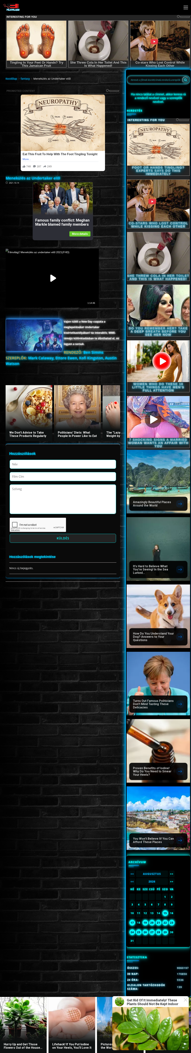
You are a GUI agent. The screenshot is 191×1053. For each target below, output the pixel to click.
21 (158, 922)
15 (165, 913)
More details (80, 233)
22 (165, 922)
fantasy (25, 78)
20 (152, 922)
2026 (152, 881)
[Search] (185, 80)
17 (132, 922)
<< (132, 874)
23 (171, 922)
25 (138, 932)
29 (165, 932)
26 (145, 932)
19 (145, 922)
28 (158, 932)
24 (132, 932)
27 (152, 932)
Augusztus (152, 874)
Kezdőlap (11, 78)
